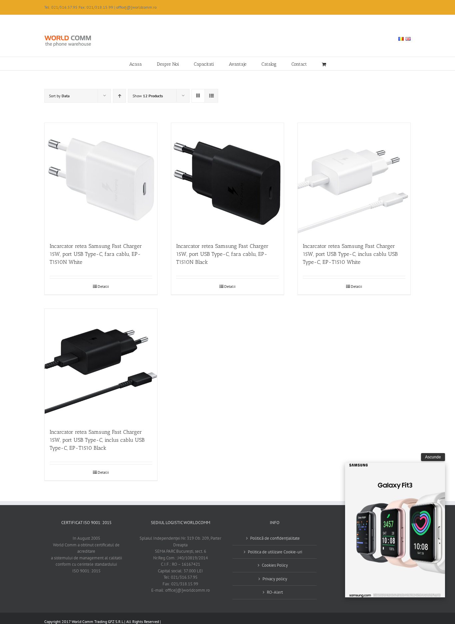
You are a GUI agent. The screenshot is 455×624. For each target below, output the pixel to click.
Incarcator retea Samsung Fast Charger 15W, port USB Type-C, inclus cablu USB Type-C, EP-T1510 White (350, 254)
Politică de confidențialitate (275, 538)
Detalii (103, 286)
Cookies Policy (275, 565)
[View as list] (211, 95)
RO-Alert (275, 592)
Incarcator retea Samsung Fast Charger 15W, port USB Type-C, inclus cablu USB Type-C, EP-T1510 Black (97, 440)
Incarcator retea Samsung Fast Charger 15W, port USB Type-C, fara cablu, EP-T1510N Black (222, 254)
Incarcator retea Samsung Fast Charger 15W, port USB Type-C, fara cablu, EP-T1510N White (96, 254)
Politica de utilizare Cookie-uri (275, 552)
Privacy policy (274, 579)
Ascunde (433, 457)
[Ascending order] (119, 96)
